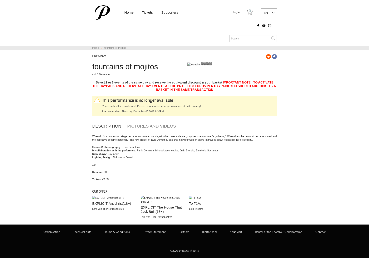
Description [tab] (106, 126)
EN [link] (266, 12)
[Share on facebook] (274, 56)
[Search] (273, 38)
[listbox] (269, 12)
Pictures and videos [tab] (151, 126)
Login (236, 12)
